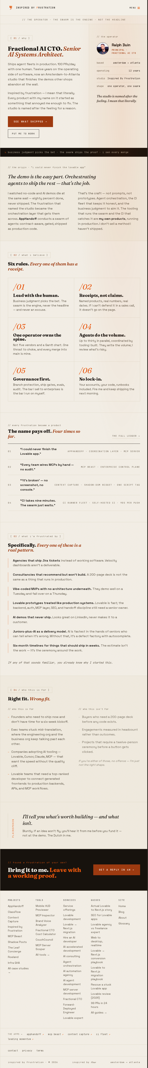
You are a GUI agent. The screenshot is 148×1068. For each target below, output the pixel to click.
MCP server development (71, 1020)
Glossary (121, 952)
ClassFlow (14, 941)
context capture (80, 1063)
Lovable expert (72, 1047)
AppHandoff (16, 935)
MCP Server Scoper (42, 976)
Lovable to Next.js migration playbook (96, 1006)
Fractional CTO (71, 1028)
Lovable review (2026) (99, 1028)
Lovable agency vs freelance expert (99, 961)
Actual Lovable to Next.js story (98, 938)
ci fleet (103, 1063)
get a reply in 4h (31, 902)
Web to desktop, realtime (95, 974)
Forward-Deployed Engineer (68, 1037)
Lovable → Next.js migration (69, 957)
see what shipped (30, 127)
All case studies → (18, 999)
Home (120, 935)
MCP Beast (15, 965)
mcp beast (56, 1063)
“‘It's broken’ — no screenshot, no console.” (34, 490)
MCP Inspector (44, 944)
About (120, 946)
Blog (119, 941)
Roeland (13, 986)
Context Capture (13, 948)
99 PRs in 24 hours (97, 1037)
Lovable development (71, 946)
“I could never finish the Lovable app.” (38, 457)
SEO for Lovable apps (98, 949)
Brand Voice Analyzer (42, 951)
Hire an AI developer (69, 968)
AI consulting (70, 985)
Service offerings (68, 936)
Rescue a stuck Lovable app (99, 1019)
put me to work (23, 139)
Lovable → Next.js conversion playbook (96, 989)
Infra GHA (14, 991)
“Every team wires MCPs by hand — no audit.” (47, 472)
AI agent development (71, 1011)
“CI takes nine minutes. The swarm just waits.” (38, 508)
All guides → (97, 1045)
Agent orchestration (71, 992)
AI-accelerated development (72, 977)
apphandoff (35, 1063)
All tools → (42, 983)
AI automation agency (71, 1002)
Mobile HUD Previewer (42, 936)
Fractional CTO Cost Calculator (45, 961)
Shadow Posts (17, 971)
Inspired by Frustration (15, 957)
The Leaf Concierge (14, 978)
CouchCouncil (43, 968)
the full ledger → (123, 442)
